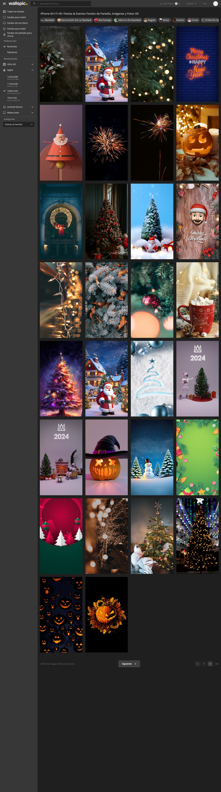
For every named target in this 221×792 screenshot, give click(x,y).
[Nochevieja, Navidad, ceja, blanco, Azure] (152, 378)
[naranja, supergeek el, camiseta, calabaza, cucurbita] (106, 615)
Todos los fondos (15, 11)
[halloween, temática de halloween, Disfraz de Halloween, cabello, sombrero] (106, 457)
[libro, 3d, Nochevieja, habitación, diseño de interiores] (61, 457)
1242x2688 (12, 77)
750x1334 (12, 98)
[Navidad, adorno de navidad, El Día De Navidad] (152, 221)
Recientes (12, 46)
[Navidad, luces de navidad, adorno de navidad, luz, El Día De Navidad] (152, 64)
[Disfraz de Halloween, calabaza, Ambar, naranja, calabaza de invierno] (197, 142)
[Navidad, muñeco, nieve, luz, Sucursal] (152, 457)
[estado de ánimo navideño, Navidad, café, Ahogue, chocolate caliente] (197, 300)
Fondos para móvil (16, 17)
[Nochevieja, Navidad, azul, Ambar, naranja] (197, 64)
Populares (12, 52)
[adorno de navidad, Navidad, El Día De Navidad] (197, 221)
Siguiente (127, 663)
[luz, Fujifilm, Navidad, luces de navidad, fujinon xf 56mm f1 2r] (106, 536)
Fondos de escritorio (17, 23)
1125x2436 (12, 84)
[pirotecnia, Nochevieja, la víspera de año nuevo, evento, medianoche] (152, 142)
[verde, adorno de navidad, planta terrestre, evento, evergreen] (197, 457)
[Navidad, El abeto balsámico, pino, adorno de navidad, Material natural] (106, 300)
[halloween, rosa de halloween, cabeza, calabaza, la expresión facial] (61, 615)
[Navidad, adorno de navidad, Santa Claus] (61, 142)
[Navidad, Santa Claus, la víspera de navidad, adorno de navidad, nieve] (106, 378)
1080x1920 (12, 91)
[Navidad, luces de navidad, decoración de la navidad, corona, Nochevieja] (61, 221)
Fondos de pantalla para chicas (19, 34)
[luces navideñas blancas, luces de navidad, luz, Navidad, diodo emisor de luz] (61, 300)
